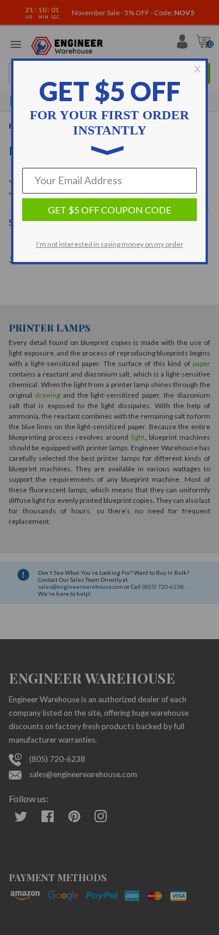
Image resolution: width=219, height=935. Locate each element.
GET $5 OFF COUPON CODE (109, 209)
